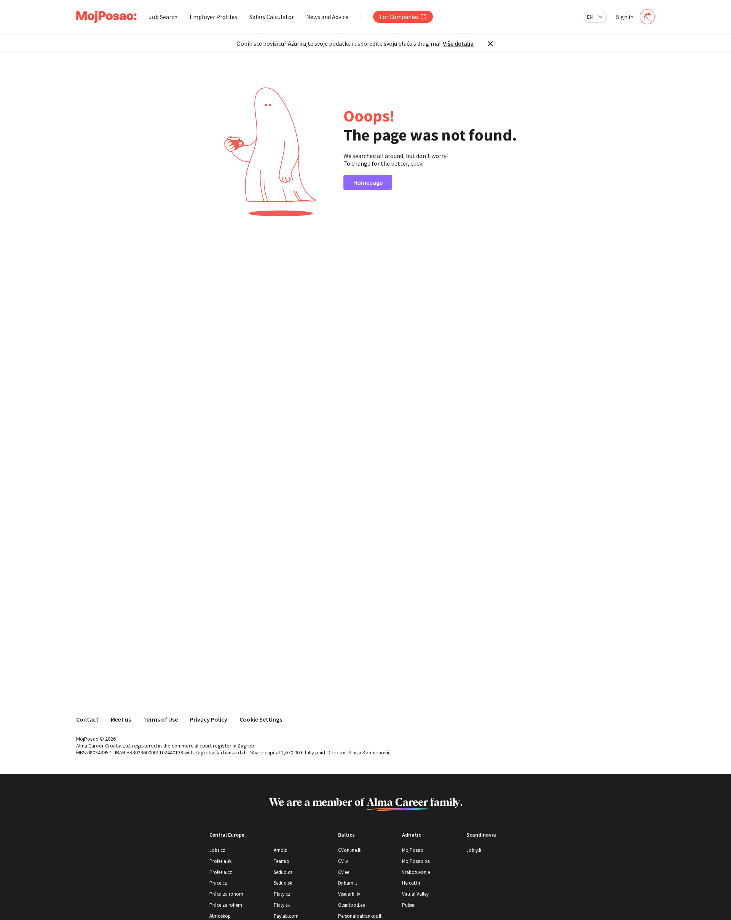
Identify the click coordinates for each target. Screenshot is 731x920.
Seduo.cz (283, 872)
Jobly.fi (473, 850)
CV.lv (343, 861)
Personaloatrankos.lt (359, 916)
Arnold (280, 850)
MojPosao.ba (416, 861)
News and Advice (327, 17)
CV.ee (343, 872)
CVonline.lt (349, 850)
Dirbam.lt (347, 883)
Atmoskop (220, 916)
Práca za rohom (226, 894)
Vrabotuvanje (416, 872)
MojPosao (412, 850)
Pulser (408, 905)
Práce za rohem (225, 905)
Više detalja (458, 43)
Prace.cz (218, 883)
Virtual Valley (415, 894)
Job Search (163, 17)
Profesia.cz (220, 872)
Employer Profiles (213, 17)
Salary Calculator (271, 17)
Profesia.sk (220, 861)
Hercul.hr (411, 883)
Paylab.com (286, 916)
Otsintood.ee (351, 905)
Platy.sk (282, 905)
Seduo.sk (283, 883)
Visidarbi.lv (349, 894)
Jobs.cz (217, 850)
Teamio (281, 861)
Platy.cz (282, 894)
